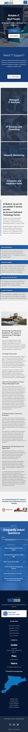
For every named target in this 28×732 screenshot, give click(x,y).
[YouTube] (17, 724)
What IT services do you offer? (14, 561)
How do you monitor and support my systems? (14, 567)
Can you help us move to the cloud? (14, 573)
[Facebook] (10, 724)
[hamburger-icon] (25, 2)
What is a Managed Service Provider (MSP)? (14, 549)
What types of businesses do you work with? (14, 555)
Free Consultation (14, 36)
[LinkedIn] (14, 724)
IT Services (14, 30)
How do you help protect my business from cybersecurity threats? (14, 579)
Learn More (14, 101)
